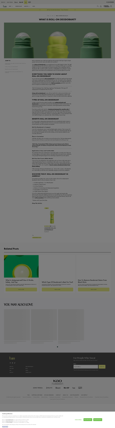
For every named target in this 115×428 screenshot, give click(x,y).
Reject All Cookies (87, 419)
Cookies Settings (78, 419)
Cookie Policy (5, 426)
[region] (57, 420)
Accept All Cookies (97, 419)
